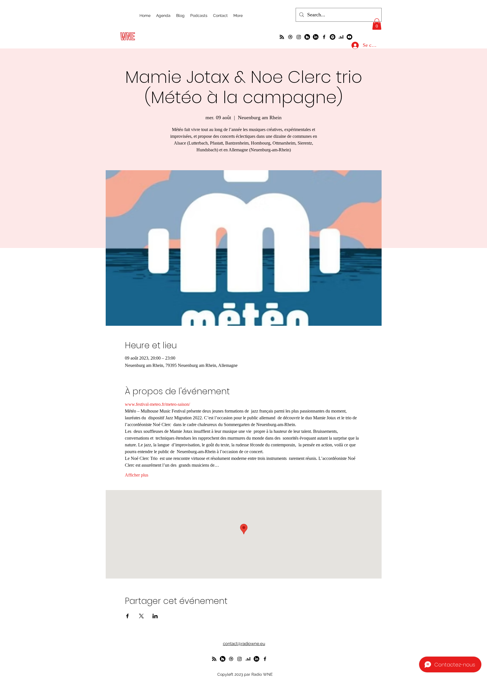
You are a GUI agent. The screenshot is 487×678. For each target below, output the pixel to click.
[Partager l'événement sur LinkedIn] (155, 616)
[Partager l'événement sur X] (141, 616)
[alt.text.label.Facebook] (324, 37)
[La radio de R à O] (282, 37)
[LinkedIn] (315, 37)
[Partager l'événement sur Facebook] (127, 616)
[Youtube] (349, 37)
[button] (377, 24)
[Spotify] (332, 37)
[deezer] (341, 37)
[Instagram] (299, 37)
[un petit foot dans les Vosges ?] (290, 37)
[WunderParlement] (307, 37)
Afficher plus (136, 475)
